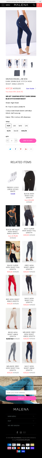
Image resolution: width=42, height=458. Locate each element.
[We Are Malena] (21, 5)
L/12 (26, 126)
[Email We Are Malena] (24, 433)
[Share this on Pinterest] (21, 149)
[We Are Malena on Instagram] (20, 433)
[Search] (34, 5)
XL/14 (9, 131)
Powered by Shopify (23, 440)
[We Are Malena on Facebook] (17, 433)
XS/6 (8, 126)
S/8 (14, 126)
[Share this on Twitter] (10, 149)
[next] (34, 33)
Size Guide (30, 88)
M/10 (20, 126)
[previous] (8, 33)
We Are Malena (16, 438)
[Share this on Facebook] (15, 149)
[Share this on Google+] (26, 149)
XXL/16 (16, 131)
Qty (7, 137)
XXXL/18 (24, 131)
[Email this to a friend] (31, 149)
